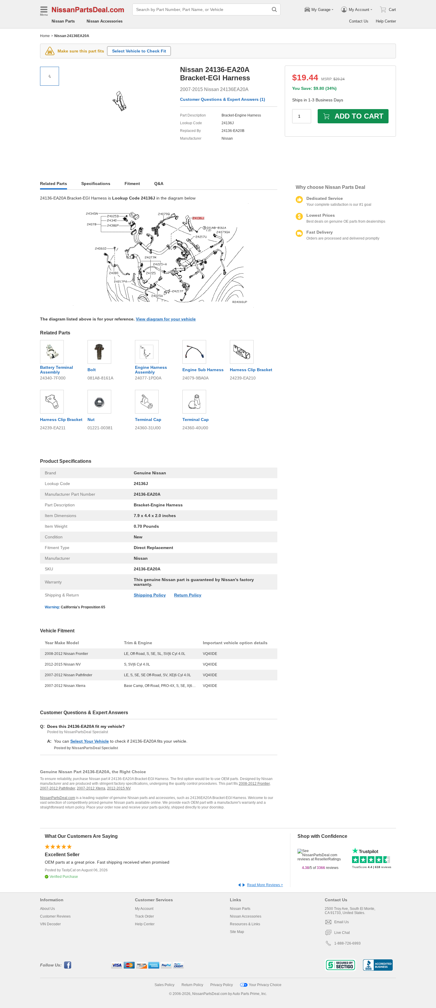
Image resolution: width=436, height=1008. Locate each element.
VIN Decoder (50, 924)
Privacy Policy (221, 985)
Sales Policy (164, 985)
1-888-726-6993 (347, 943)
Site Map (237, 932)
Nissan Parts (63, 21)
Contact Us (358, 21)
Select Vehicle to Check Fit (139, 51)
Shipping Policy (150, 595)
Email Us (341, 922)
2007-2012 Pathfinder (57, 788)
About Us (47, 909)
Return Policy (187, 595)
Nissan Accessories (104, 21)
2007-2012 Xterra (91, 788)
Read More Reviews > (265, 885)
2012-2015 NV (119, 788)
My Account (144, 909)
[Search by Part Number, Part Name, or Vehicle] (274, 9)
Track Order (144, 916)
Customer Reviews (55, 916)
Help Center (386, 21)
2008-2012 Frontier (254, 783)
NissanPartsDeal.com (57, 798)
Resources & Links (245, 924)
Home (45, 36)
